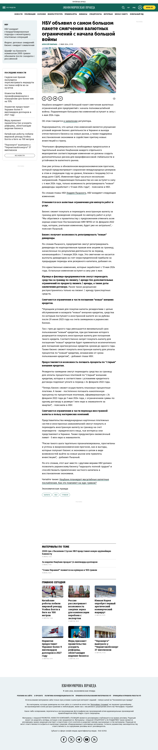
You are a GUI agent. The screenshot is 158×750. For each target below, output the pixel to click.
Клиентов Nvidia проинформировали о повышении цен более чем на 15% (19, 97)
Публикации (29, 14)
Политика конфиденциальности (59, 696)
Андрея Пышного (76, 192)
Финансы (83, 14)
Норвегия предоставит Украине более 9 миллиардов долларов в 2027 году (52, 648)
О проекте (38, 696)
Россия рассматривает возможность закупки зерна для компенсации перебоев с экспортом (78, 609)
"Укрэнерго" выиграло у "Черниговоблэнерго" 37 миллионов (108, 645)
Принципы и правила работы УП (127, 696)
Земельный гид (137, 14)
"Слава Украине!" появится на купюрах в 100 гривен (69, 570)
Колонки (41, 14)
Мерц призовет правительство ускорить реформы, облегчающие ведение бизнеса (78, 648)
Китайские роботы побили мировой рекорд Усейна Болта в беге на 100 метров (52, 608)
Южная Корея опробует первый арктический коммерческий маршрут (105, 606)
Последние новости (15, 72)
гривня (65, 495)
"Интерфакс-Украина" (99, 705)
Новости (18, 14)
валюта (47, 495)
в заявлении (70, 121)
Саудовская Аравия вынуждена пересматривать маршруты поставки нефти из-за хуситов (19, 82)
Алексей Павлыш (49, 44)
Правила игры (71, 14)
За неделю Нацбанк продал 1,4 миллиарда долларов (70, 562)
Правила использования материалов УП (93, 696)
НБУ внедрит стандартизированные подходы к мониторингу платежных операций (17, 33)
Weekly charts (121, 14)
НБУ (55, 495)
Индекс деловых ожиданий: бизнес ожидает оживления (19, 44)
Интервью (108, 14)
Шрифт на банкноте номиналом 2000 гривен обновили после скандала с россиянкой (19, 54)
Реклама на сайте (24, 696)
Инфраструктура (55, 14)
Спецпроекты (95, 14)
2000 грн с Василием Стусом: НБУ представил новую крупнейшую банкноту (76, 552)
